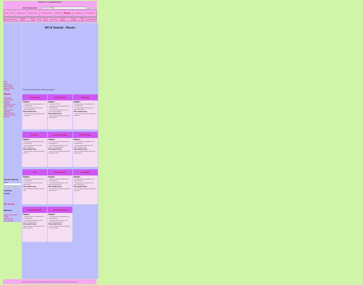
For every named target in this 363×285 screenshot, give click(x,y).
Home (6, 13)
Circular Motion (90, 13)
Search (12, 13)
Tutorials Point (8, 218)
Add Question (20, 13)
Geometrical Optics (22, 19)
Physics (67, 13)
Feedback (93, 19)
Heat (39, 19)
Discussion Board (46, 13)
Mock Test (82, 19)
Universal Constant (73, 19)
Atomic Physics (45, 19)
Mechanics (7, 19)
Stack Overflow (8, 221)
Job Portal (58, 13)
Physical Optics (33, 19)
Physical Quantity (62, 19)
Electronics (53, 19)
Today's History (33, 13)
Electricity (14, 19)
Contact (88, 19)
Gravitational (78, 13)
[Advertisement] (12, 51)
